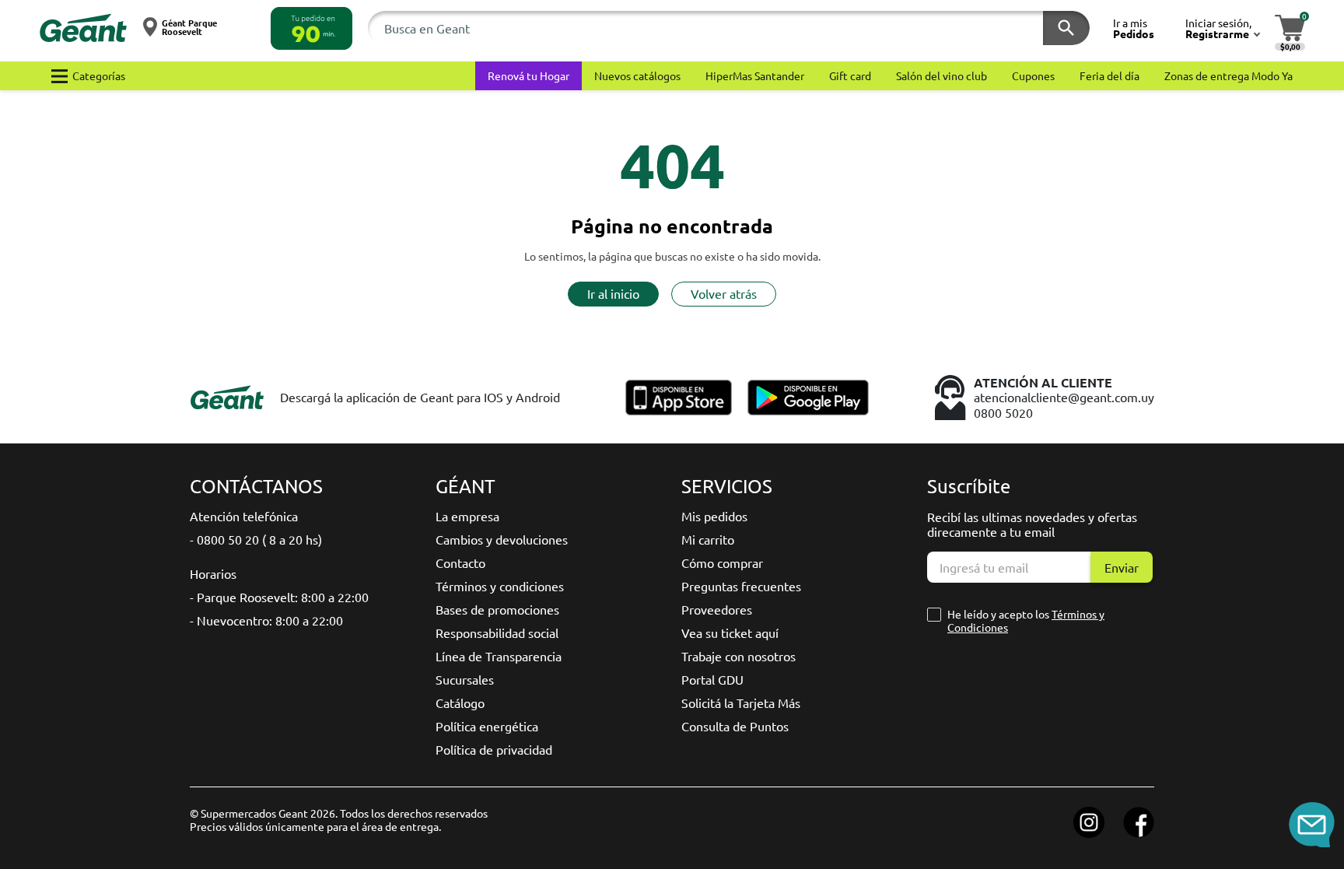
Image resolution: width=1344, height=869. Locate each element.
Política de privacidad (494, 749)
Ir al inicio (613, 293)
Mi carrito (707, 539)
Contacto (460, 562)
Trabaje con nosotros (738, 656)
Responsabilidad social (497, 632)
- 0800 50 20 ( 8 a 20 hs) (256, 539)
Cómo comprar (722, 562)
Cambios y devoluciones (502, 539)
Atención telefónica (244, 516)
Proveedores (716, 609)
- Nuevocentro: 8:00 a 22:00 (266, 620)
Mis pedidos (714, 516)
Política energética (487, 726)
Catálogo (460, 702)
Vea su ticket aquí (730, 632)
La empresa (467, 516)
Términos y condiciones (500, 586)
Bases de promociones (497, 609)
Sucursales (465, 679)
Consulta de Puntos (735, 726)
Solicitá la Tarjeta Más (740, 702)
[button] (311, 28)
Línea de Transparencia (499, 656)
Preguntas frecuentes (741, 586)
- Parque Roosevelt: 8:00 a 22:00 (279, 596)
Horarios (213, 573)
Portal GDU (712, 679)
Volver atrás (724, 293)
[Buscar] (1066, 28)
